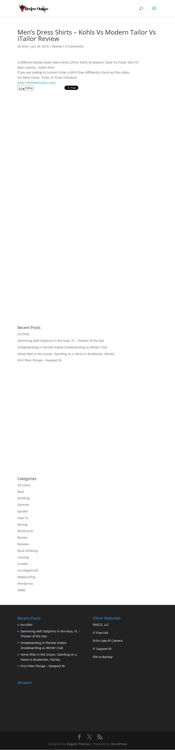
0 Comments (74, 46)
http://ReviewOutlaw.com (36, 83)
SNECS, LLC (101, 625)
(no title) (23, 334)
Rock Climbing (28, 551)
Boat (21, 492)
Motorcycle (25, 531)
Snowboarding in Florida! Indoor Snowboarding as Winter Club (62, 347)
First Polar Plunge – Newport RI (40, 360)
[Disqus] (88, 146)
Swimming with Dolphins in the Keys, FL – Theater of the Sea (61, 341)
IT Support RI (102, 649)
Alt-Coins (24, 485)
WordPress (119, 744)
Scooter (23, 564)
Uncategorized (28, 570)
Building (23, 498)
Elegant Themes (78, 744)
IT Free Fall (100, 633)
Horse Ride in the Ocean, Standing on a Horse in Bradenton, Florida (66, 354)
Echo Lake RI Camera (107, 641)
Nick (25, 46)
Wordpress (25, 583)
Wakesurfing (26, 577)
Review (57, 46)
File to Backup (103, 657)
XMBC (22, 590)
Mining (23, 524)
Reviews (23, 544)
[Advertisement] (53, 439)
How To (23, 518)
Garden (23, 511)
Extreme (23, 505)
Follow (29, 88)
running (23, 557)
